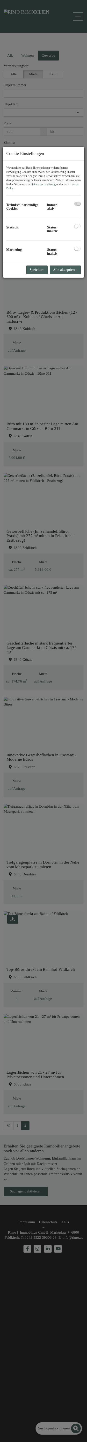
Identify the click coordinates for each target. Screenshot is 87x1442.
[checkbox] (77, 204)
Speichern (36, 270)
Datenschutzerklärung (43, 184)
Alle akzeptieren (65, 270)
